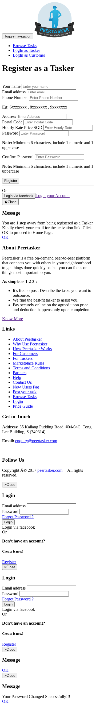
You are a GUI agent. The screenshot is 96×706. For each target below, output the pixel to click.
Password (10, 133)
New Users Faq (26, 387)
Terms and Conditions (31, 368)
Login (18, 401)
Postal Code (12, 122)
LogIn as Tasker (26, 50)
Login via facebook (18, 527)
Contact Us (22, 382)
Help (17, 377)
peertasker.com (49, 470)
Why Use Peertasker (30, 344)
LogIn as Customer (29, 55)
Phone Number (15, 97)
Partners (19, 372)
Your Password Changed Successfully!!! (36, 696)
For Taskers (23, 358)
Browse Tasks (25, 45)
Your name (11, 86)
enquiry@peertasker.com (36, 440)
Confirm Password (18, 156)
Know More (12, 318)
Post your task (25, 392)
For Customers (25, 353)
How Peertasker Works (32, 348)
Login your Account (52, 195)
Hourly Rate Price (17, 127)
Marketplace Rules (28, 363)
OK (5, 237)
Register (9, 561)
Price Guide (23, 406)
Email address (14, 92)
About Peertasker (27, 339)
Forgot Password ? (18, 517)
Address (9, 116)
